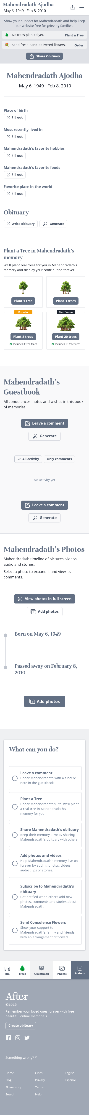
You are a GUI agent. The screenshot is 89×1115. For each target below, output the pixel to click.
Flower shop (13, 1087)
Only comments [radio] (59, 459)
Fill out (17, 117)
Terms (39, 1087)
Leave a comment (48, 423)
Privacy (40, 1080)
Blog (8, 1080)
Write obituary (23, 223)
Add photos (48, 611)
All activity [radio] (30, 459)
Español (70, 1080)
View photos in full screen (48, 598)
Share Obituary (48, 56)
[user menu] (81, 7)
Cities (38, 1073)
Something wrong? (19, 1057)
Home (9, 1073)
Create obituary (20, 1025)
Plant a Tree (74, 35)
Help (38, 1094)
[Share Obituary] (72, 7)
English (69, 1073)
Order (79, 45)
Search (10, 1094)
